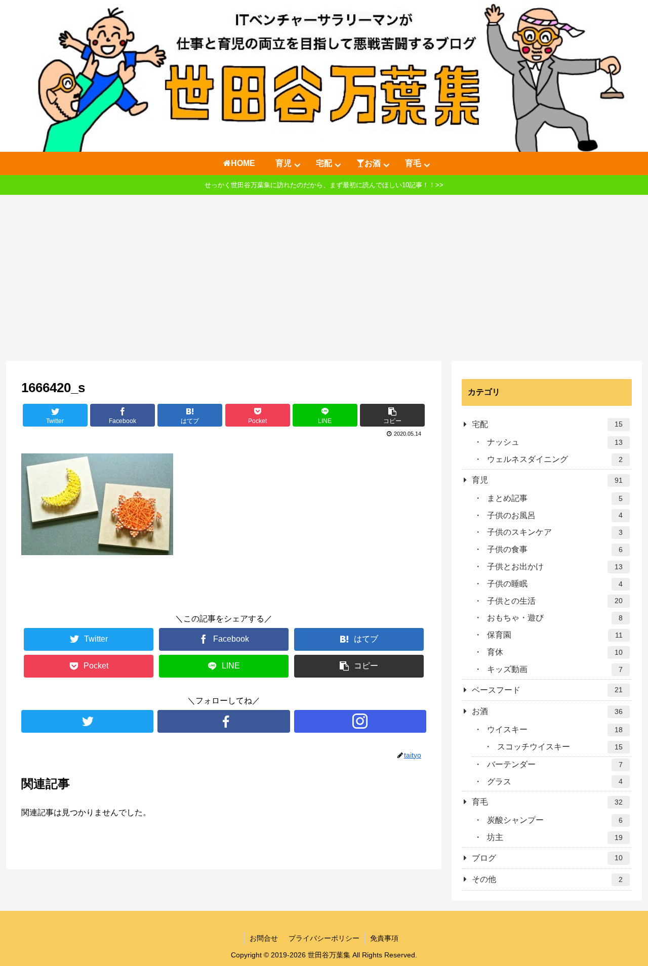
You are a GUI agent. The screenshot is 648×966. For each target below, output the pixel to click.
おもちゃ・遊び (555, 617)
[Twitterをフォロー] (87, 721)
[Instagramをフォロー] (360, 721)
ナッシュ (555, 442)
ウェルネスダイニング (555, 459)
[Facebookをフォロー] (223, 721)
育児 (547, 480)
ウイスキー (555, 729)
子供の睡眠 (555, 583)
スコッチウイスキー (560, 746)
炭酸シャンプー (555, 820)
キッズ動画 (555, 669)
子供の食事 (555, 549)
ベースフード (547, 690)
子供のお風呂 (555, 515)
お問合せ (264, 938)
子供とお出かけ (555, 566)
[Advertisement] (324, 278)
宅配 (547, 424)
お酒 (547, 711)
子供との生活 (555, 601)
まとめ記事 (555, 498)
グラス (555, 781)
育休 (555, 652)
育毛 (547, 801)
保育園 (555, 635)
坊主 (555, 837)
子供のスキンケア (555, 532)
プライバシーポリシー (324, 938)
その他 (547, 879)
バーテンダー (555, 764)
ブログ (547, 858)
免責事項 (384, 938)
